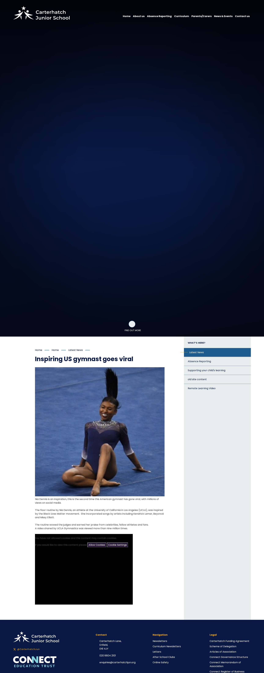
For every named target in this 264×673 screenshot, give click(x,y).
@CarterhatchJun (28, 649)
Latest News (75, 350)
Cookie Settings (117, 545)
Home (38, 350)
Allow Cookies (97, 545)
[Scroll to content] (132, 324)
